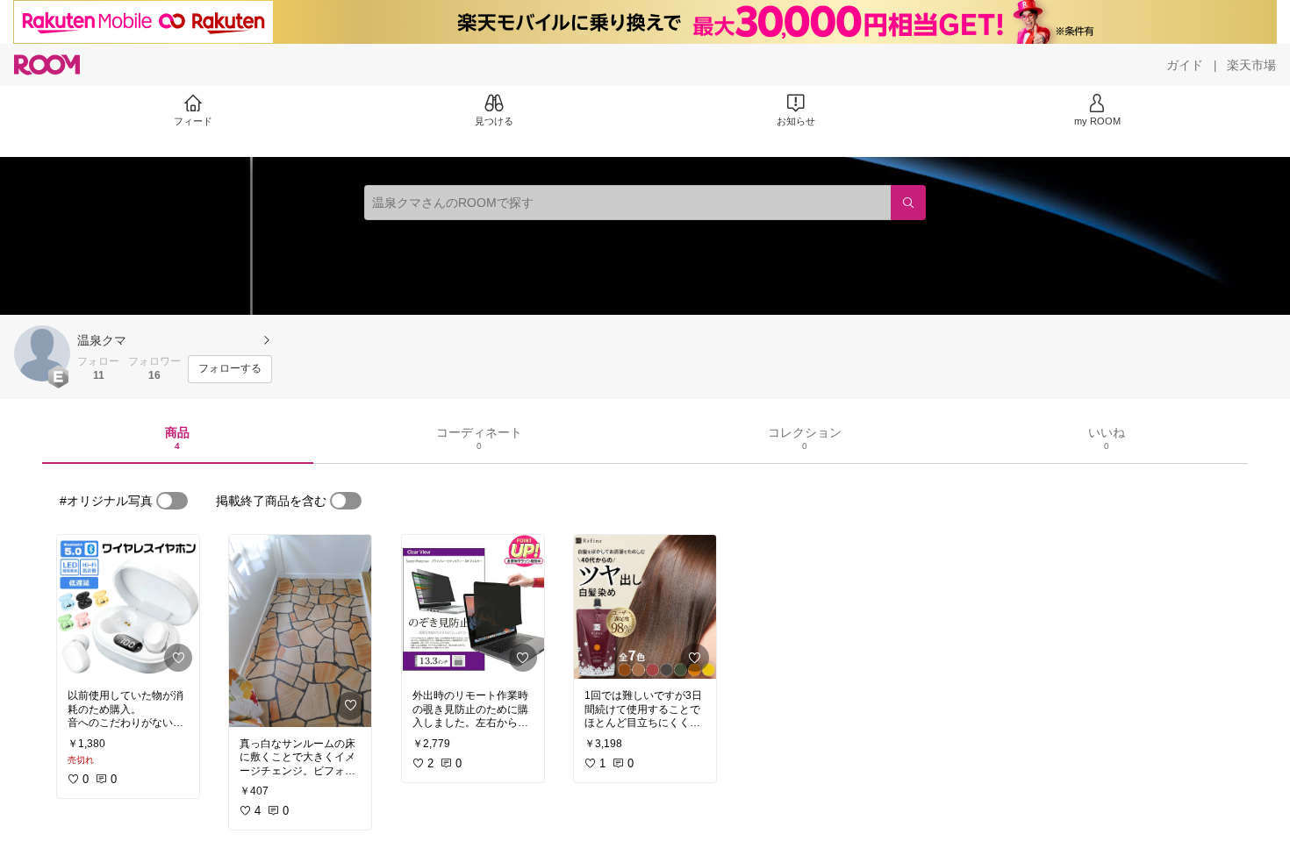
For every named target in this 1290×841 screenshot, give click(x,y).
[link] (128, 607)
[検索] (908, 202)
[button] (42, 353)
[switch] (172, 501)
